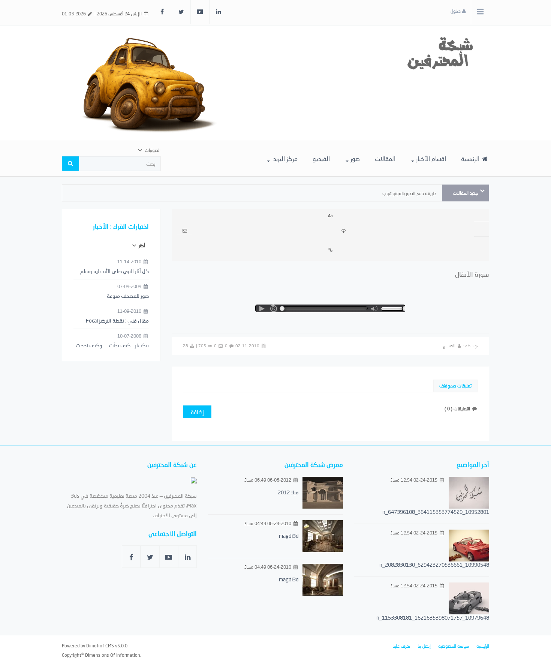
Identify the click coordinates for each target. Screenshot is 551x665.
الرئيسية (471, 158)
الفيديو (321, 158)
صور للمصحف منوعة (128, 296)
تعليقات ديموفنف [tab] (455, 386)
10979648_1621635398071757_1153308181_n (432, 617)
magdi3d (289, 536)
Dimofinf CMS (100, 645)
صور (355, 158)
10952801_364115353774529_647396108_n (435, 512)
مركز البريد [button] (285, 158)
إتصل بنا (424, 646)
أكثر (141, 245)
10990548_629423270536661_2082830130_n (434, 564)
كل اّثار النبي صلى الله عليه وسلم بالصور (114, 271)
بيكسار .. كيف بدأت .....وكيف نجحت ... (112, 346)
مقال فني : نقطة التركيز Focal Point (117, 321)
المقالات (385, 158)
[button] (262, 309)
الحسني (449, 345)
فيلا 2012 (288, 492)
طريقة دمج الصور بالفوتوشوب (409, 193)
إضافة (197, 411)
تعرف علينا (401, 646)
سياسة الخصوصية (453, 646)
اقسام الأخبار (431, 158)
